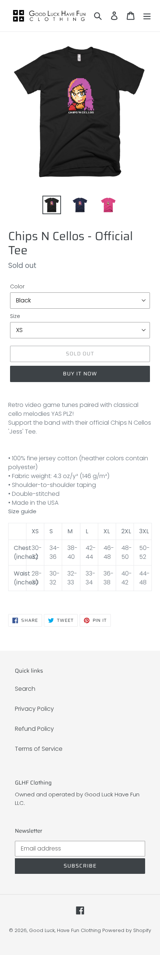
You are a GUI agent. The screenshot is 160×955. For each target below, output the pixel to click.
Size (15, 316)
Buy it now (80, 373)
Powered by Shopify (126, 930)
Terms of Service (39, 749)
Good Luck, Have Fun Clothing (65, 930)
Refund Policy (34, 728)
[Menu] (147, 15)
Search (25, 688)
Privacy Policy (34, 708)
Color (17, 286)
